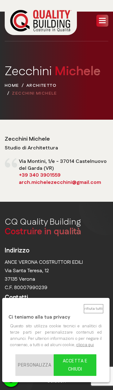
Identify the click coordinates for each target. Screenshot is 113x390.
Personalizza (34, 364)
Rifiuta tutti (93, 308)
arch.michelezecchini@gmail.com (60, 182)
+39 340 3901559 (40, 175)
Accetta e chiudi (75, 365)
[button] (102, 21)
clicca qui (85, 345)
